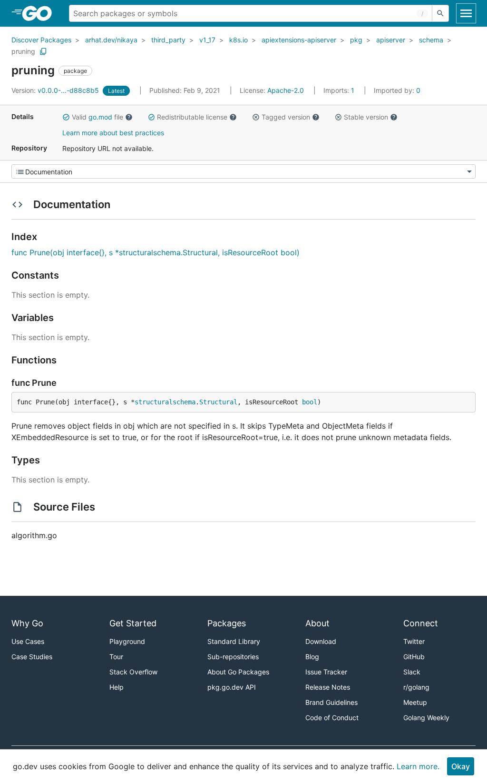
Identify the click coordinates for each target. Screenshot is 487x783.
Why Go (27, 623)
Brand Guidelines (331, 702)
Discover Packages (41, 40)
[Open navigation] (466, 13)
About (317, 623)
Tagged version (286, 117)
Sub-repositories (233, 656)
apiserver (390, 40)
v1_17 (207, 40)
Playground (127, 641)
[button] (66, 117)
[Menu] (243, 171)
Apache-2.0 (285, 90)
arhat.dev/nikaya (111, 40)
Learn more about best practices (113, 133)
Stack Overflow (133, 672)
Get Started (132, 623)
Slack (411, 672)
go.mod (100, 117)
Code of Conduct (332, 717)
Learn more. (418, 766)
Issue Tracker (326, 672)
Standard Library (233, 641)
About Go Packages (238, 672)
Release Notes (327, 687)
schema (431, 40)
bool (309, 402)
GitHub (414, 656)
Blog (312, 656)
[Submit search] (440, 13)
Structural (218, 402)
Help (116, 687)
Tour (116, 656)
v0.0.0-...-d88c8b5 (56, 90)
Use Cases (27, 641)
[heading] (40, 13)
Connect (420, 623)
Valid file (97, 117)
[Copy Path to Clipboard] (43, 51)
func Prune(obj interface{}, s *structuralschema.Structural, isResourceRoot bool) (155, 252)
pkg (356, 40)
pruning (23, 51)
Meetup (415, 702)
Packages (226, 623)
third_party (168, 40)
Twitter (414, 641)
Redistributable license (192, 117)
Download (320, 641)
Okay (460, 766)
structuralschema (165, 402)
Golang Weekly (426, 717)
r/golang (416, 687)
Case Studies (31, 656)
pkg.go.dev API (231, 687)
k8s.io (238, 40)
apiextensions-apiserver (299, 40)
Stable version (366, 117)
